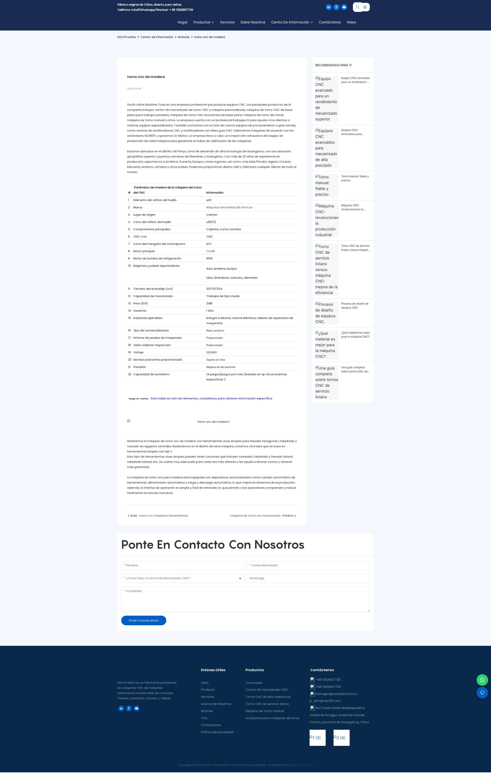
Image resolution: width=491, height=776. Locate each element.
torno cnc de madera (209, 37)
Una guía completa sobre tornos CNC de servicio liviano (354, 369)
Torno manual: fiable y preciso (355, 178)
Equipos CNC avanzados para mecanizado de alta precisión (353, 132)
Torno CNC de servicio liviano (267, 704)
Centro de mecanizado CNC (267, 689)
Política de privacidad (217, 732)
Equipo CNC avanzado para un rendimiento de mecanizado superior (355, 80)
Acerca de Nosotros (216, 704)
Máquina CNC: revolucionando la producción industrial (354, 207)
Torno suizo (254, 683)
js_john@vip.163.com (325, 701)
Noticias (183, 37)
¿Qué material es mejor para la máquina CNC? (355, 334)
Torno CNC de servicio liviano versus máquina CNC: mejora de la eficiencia (355, 248)
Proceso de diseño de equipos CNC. (354, 305)
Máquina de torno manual (265, 711)
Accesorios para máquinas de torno (272, 718)
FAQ (204, 718)
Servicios (207, 697)
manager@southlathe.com (335, 694)
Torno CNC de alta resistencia (268, 697)
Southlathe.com (280, 765)
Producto (208, 689)
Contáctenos (211, 725)
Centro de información (157, 37)
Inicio (205, 683)
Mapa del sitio (304, 765)
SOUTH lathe (126, 37)
